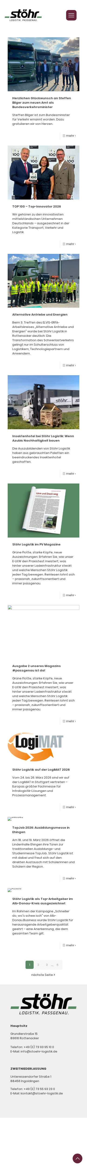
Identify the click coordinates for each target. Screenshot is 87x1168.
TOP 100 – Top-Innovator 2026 (36, 206)
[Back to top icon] (77, 1158)
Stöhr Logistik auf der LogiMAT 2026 (41, 769)
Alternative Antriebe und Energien (40, 314)
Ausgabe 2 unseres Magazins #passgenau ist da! (36, 668)
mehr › (71, 135)
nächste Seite (42, 975)
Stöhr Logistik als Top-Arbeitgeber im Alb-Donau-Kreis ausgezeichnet (42, 901)
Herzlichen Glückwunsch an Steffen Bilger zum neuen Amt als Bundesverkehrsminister (41, 102)
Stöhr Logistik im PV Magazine (36, 544)
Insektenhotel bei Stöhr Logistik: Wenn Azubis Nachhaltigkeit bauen (43, 438)
